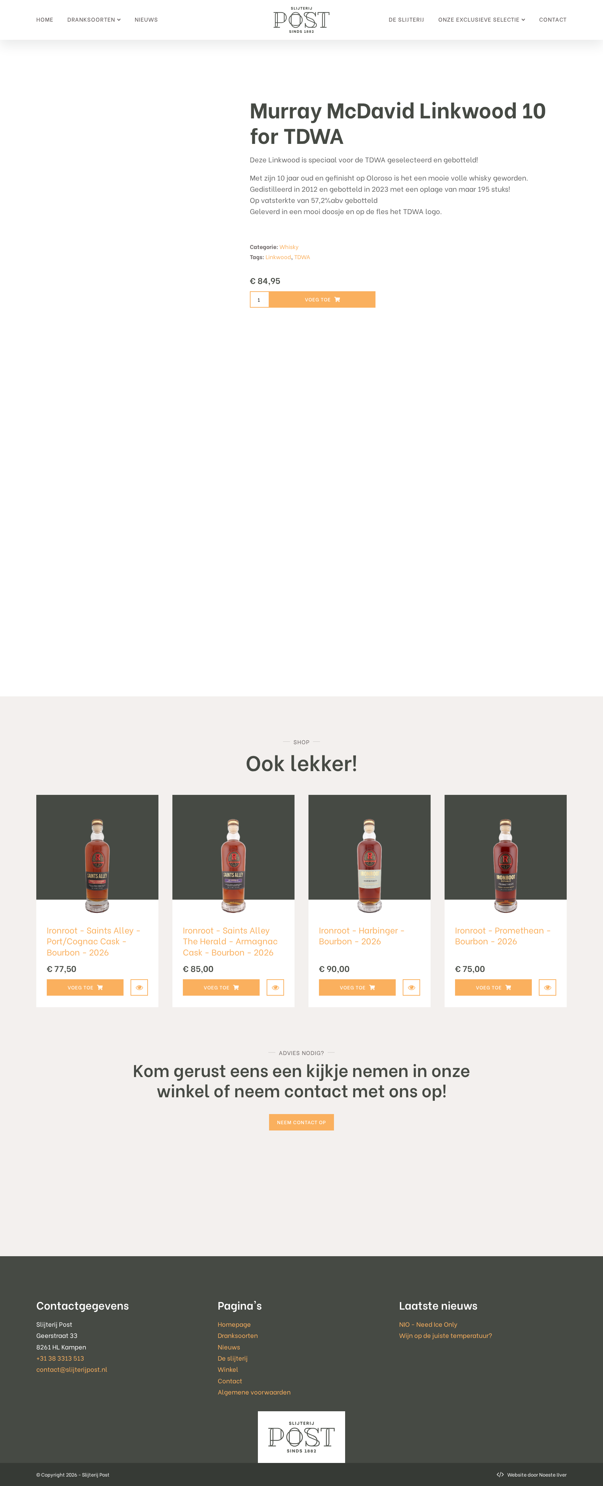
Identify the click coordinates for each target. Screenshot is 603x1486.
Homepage (234, 1323)
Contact (553, 19)
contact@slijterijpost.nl (71, 1369)
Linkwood (278, 256)
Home (44, 19)
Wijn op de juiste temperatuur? (445, 1335)
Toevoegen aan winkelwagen (322, 299)
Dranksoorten (91, 19)
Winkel (228, 1369)
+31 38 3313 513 (60, 1357)
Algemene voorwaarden (254, 1391)
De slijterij (406, 19)
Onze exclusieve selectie (479, 19)
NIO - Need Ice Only (428, 1323)
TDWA (302, 256)
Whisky (289, 246)
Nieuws (146, 19)
